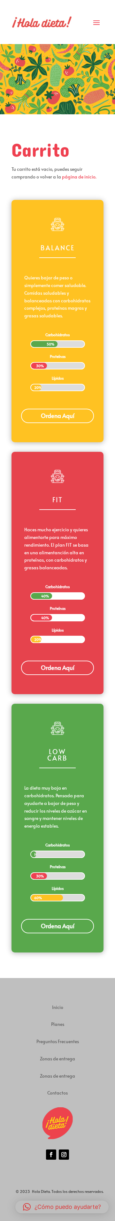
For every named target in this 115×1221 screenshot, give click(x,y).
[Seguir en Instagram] (64, 1154)
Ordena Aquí (57, 416)
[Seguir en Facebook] (51, 1154)
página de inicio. (78, 177)
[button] (62, 1207)
